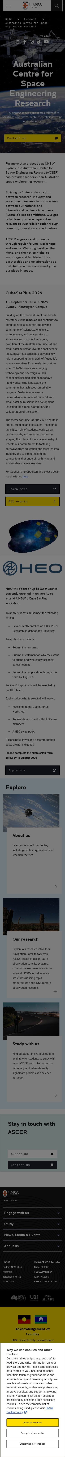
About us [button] (11, 1246)
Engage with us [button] (16, 1213)
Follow (46, 36)
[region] (32, 1400)
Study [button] (9, 1224)
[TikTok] (39, 41)
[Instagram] (32, 41)
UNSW (8, 19)
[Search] (56, 5)
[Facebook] (24, 41)
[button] (33, 138)
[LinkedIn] (18, 41)
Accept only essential (32, 1433)
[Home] (32, 6)
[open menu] (8, 5)
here (25, 476)
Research (30, 19)
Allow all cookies (32, 1422)
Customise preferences (33, 1443)
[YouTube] (46, 41)
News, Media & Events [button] (22, 1235)
